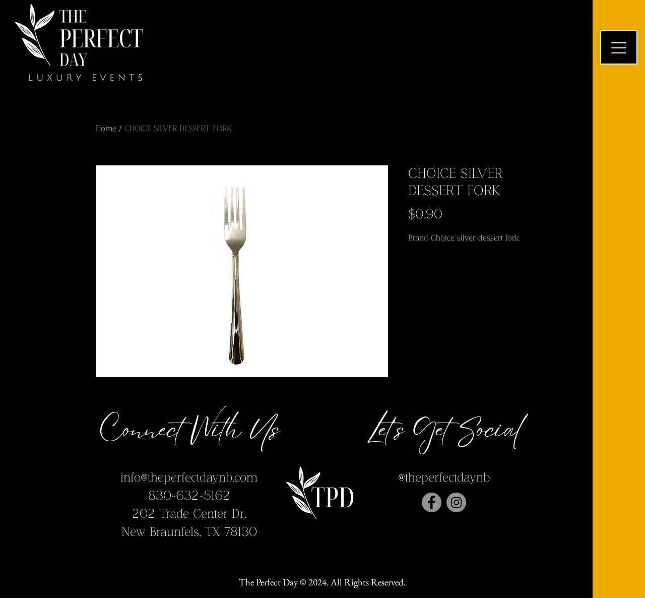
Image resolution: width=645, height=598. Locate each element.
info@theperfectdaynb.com (188, 477)
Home (106, 129)
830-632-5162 (189, 496)
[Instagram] (456, 502)
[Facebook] (431, 502)
